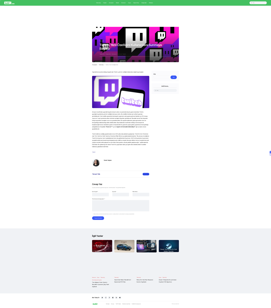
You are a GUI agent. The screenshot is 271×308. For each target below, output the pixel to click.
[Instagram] (105, 297)
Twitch (124, 54)
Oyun (129, 3)
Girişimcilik (144, 3)
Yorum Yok (119, 54)
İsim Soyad (95, 191)
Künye (112, 304)
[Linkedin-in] (116, 297)
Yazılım (104, 3)
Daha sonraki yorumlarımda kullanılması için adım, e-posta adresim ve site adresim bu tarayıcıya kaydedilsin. (114, 214)
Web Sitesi (135, 191)
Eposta (114, 191)
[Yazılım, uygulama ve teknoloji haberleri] (9, 2)
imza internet (176, 303)
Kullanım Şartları (126, 304)
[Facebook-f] (109, 297)
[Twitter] (102, 297)
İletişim (108, 304)
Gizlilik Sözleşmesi (136, 304)
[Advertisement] (135, 16)
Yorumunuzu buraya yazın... (98, 198)
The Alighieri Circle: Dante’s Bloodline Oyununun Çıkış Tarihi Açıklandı (100, 284)
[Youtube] (119, 297)
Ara (154, 74)
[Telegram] (112, 297)
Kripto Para (136, 3)
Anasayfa (94, 64)
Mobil (117, 3)
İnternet (123, 3)
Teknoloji (98, 3)
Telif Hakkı (118, 304)
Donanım (111, 3)
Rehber (151, 3)
